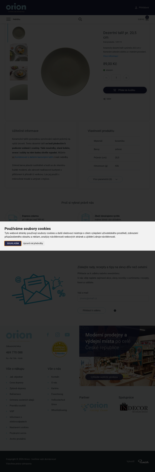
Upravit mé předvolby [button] (33, 243)
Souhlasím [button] (13, 243)
